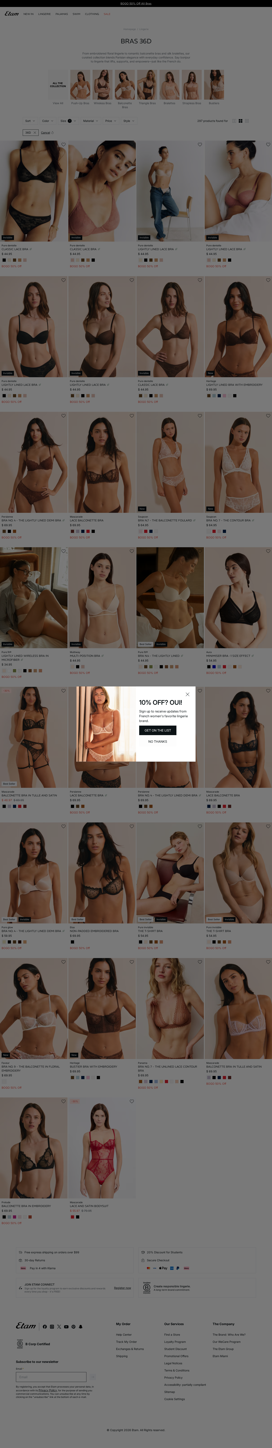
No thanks (157, 741)
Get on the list (158, 730)
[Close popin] (187, 694)
